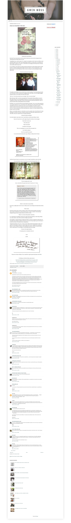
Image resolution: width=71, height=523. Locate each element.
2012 (56, 104)
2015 (56, 55)
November (57, 60)
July (57, 65)
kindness (16, 263)
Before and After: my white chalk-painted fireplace (21, 472)
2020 (56, 49)
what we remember (20, 263)
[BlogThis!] (21, 266)
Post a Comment (13, 450)
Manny (27, 263)
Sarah (13, 393)
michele (13, 344)
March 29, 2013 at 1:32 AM (15, 375)
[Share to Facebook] (23, 266)
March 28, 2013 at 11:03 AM (15, 286)
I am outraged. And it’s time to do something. (21, 508)
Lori (12, 400)
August (57, 64)
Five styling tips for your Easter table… (58, 76)
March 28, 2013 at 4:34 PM (15, 328)
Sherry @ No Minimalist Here (16, 421)
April (57, 69)
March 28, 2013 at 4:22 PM (15, 322)
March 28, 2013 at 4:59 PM (15, 341)
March (57, 70)
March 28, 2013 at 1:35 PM (15, 303)
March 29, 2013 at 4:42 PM (15, 404)
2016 (56, 54)
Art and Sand (14, 407)
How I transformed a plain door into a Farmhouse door (22, 462)
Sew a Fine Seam (14, 295)
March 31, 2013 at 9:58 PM (15, 432)
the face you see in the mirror (19, 503)
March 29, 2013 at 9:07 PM (15, 418)
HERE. (40, 254)
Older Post (41, 452)
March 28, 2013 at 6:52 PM (15, 364)
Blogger (37, 516)
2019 (56, 50)
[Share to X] (22, 266)
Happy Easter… (58, 71)
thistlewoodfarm (14, 384)
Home (10, 20)
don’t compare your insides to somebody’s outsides (21, 493)
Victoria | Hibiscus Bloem (15, 429)
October (57, 61)
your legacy (24, 263)
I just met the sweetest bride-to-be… (58, 91)
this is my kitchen (17, 498)
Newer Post (11, 452)
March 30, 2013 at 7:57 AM (15, 426)
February (57, 101)
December (57, 59)
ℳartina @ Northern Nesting (16, 301)
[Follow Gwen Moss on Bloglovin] (51, 24)
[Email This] (20, 266)
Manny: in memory (14, 267)
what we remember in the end (58, 74)
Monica (13, 435)
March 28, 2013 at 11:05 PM (15, 370)
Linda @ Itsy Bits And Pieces (16, 355)
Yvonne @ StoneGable (15, 331)
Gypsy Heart (13, 306)
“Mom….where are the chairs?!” (58, 88)
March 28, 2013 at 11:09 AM (15, 292)
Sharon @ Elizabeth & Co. (15, 289)
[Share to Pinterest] (24, 266)
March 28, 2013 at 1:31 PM (15, 298)
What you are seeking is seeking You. (20, 467)
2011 (56, 105)
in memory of (31, 263)
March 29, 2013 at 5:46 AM (15, 381)
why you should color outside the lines (58, 95)
